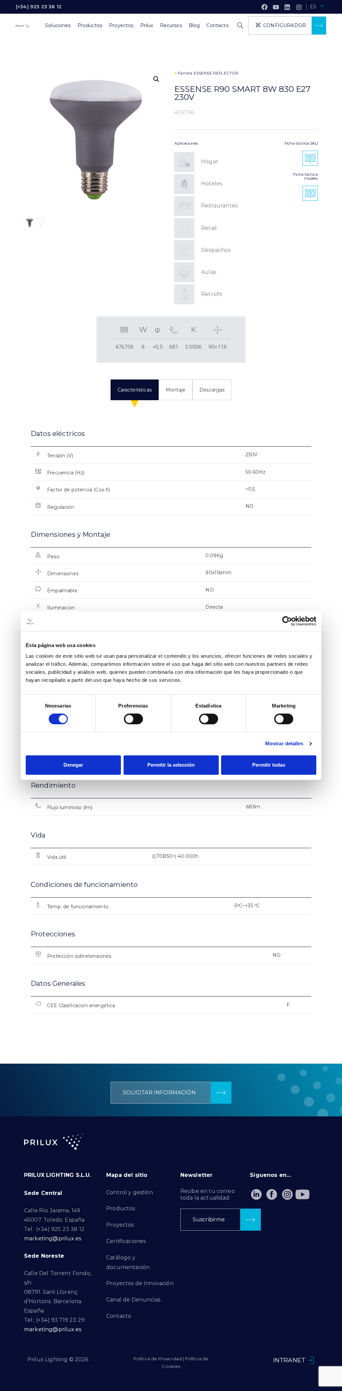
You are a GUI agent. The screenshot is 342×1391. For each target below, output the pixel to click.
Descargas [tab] (211, 390)
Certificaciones (126, 1241)
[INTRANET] (311, 1360)
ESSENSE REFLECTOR (216, 72)
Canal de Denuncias (133, 1299)
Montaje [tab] (175, 390)
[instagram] (299, 7)
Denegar (73, 765)
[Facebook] (264, 7)
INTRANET (289, 1360)
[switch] (133, 719)
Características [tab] (135, 390)
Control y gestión (129, 1192)
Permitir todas (268, 765)
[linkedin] (287, 7)
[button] (156, 79)
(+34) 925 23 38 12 (38, 7)
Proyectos (120, 1225)
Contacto (118, 1316)
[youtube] (276, 7)
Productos (120, 1208)
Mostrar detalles (284, 743)
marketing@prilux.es (52, 1238)
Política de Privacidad (158, 1358)
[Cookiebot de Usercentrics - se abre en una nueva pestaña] (287, 621)
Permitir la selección (171, 765)
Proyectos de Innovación (140, 1283)
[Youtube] (302, 1194)
